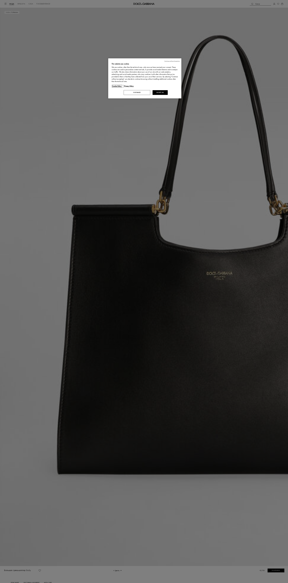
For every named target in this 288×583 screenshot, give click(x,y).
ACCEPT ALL (160, 92)
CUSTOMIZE (137, 92)
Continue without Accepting (172, 61)
